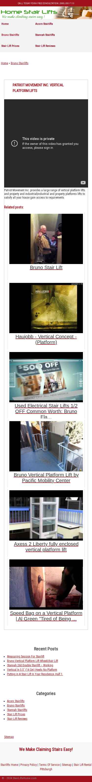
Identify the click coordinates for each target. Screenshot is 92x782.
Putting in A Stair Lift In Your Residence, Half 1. (35, 674)
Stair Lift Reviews (45, 46)
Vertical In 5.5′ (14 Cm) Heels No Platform (32, 669)
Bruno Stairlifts (10, 35)
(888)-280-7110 (66, 3)
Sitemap (9, 737)
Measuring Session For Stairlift (25, 656)
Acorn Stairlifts (44, 23)
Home (5, 23)
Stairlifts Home (9, 765)
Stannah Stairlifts (45, 35)
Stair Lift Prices (10, 46)
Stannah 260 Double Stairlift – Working (30, 665)
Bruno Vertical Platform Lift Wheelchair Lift (32, 661)
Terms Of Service (49, 765)
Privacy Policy (28, 765)
